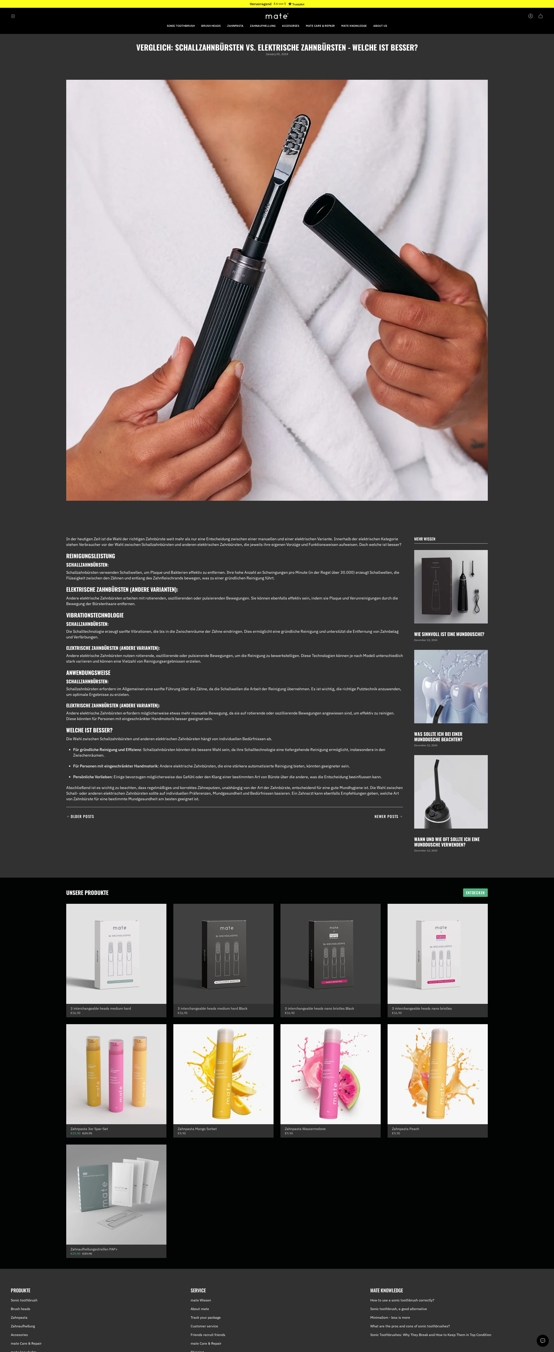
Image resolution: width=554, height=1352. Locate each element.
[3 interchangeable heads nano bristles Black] (330, 954)
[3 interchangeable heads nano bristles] (438, 954)
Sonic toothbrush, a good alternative (398, 1309)
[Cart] (541, 16)
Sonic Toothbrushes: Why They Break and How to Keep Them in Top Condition (430, 1335)
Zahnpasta (19, 1317)
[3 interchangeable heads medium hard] (116, 954)
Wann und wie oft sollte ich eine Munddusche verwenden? (447, 842)
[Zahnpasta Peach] (438, 1074)
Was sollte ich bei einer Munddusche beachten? (438, 736)
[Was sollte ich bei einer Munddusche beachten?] (451, 686)
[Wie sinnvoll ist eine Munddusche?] (451, 586)
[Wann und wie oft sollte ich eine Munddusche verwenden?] (451, 792)
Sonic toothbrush (24, 1300)
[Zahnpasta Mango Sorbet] (223, 1074)
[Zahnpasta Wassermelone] (330, 1074)
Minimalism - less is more (390, 1317)
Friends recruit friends (208, 1335)
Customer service (204, 1326)
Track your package (206, 1317)
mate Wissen (201, 1300)
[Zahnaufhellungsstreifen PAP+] (116, 1195)
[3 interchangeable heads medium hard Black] (223, 954)
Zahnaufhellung (23, 1326)
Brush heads (20, 1309)
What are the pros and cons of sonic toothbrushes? (410, 1326)
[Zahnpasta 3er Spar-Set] (116, 1074)
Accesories (19, 1335)
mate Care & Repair (26, 1343)
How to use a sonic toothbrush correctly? (402, 1300)
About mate (200, 1309)
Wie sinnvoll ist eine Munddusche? (449, 634)
